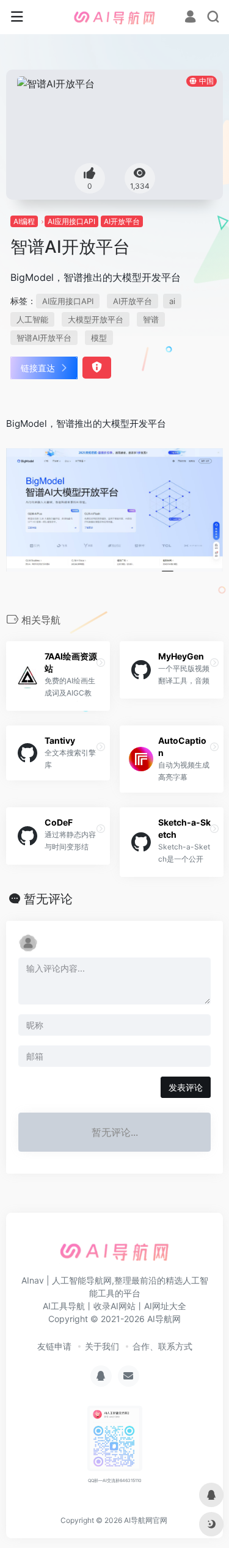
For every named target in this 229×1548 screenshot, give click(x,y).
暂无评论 (48, 899)
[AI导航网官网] (114, 17)
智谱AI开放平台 (43, 338)
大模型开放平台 (95, 319)
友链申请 (54, 1346)
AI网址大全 (165, 1306)
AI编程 (24, 221)
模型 (99, 338)
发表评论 (186, 1087)
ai (172, 301)
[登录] (190, 18)
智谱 (151, 319)
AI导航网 (164, 1319)
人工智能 (32, 319)
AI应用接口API (71, 221)
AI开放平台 (122, 221)
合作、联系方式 (162, 1346)
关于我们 (102, 1346)
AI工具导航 (64, 1306)
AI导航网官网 (145, 1520)
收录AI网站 (114, 1306)
